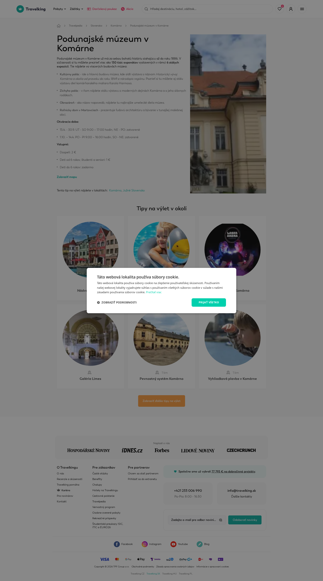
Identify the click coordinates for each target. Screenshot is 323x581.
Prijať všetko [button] (209, 302)
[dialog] (161, 290)
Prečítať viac (154, 292)
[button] (117, 302)
